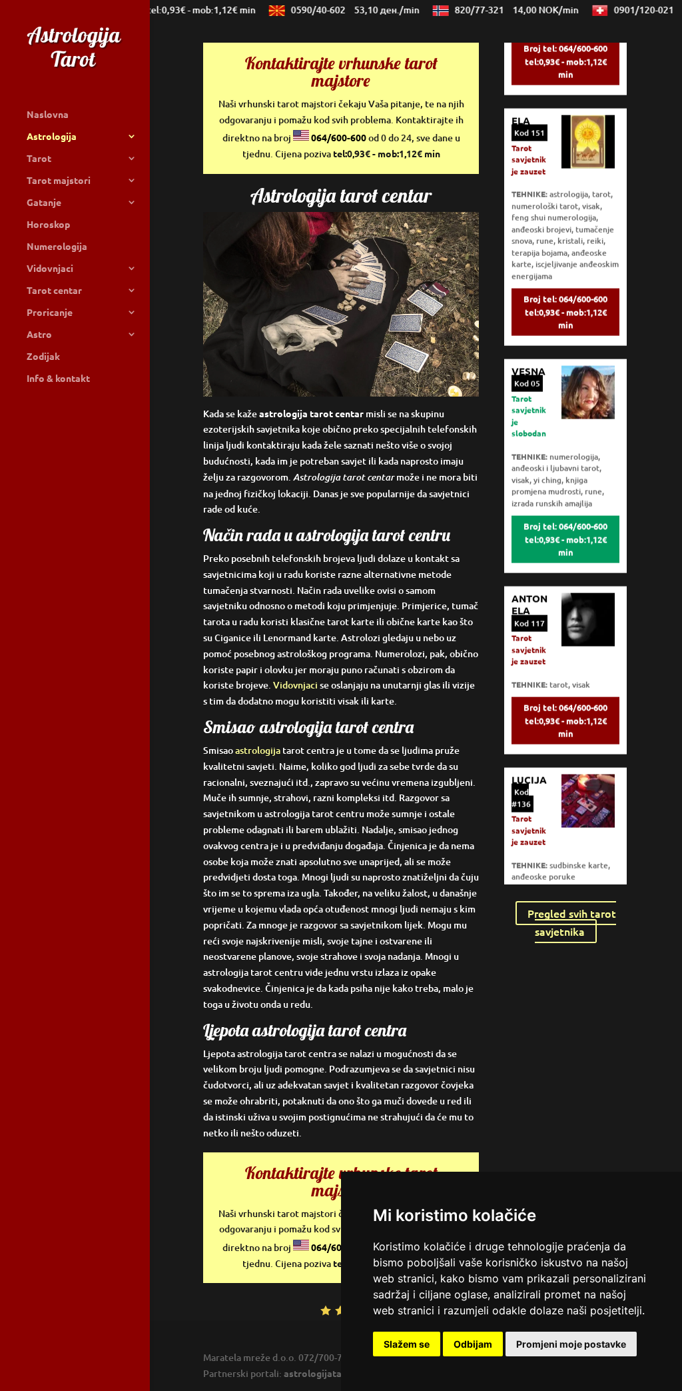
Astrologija (52, 136)
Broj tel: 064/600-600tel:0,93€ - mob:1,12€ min (565, 45)
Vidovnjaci (50, 268)
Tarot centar (54, 290)
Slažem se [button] (407, 1344)
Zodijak (43, 356)
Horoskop (48, 224)
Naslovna (48, 114)
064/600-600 (338, 137)
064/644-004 (157, 9)
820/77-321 (504, 9)
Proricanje (50, 312)
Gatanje (44, 202)
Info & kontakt (58, 378)
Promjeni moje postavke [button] (571, 1344)
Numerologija (57, 246)
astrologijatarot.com (330, 1373)
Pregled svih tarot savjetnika (571, 922)
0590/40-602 (342, 9)
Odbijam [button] (473, 1344)
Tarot (39, 158)
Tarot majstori (59, 180)
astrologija (257, 750)
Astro (39, 334)
